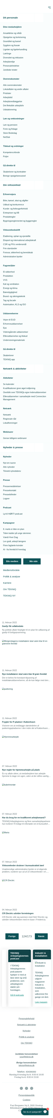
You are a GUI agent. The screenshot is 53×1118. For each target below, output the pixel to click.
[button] (49, 7)
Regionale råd (9, 419)
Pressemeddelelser (12, 486)
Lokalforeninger (10, 423)
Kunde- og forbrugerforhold (15, 209)
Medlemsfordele (11, 570)
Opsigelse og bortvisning (14, 37)
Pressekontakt (9, 490)
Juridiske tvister (10, 70)
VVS (5, 280)
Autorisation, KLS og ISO (14, 304)
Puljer (5, 156)
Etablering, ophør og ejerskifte (16, 236)
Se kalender (8, 384)
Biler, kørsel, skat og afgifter (15, 200)
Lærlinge (7, 53)
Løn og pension (10, 125)
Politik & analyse (11, 576)
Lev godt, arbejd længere (14, 541)
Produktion (8, 276)
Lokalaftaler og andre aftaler (16, 89)
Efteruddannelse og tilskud (15, 336)
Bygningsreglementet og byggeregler (20, 221)
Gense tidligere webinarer (15, 438)
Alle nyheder (9, 467)
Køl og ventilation (11, 284)
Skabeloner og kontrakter (14, 172)
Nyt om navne (9, 463)
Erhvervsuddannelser (13, 324)
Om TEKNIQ (9, 589)
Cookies (26, 1100)
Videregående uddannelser (15, 332)
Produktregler (9, 217)
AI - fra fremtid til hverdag (14, 549)
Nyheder (26, 1031)
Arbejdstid (7, 97)
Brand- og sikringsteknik (14, 296)
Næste (41, 936)
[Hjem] (12, 7)
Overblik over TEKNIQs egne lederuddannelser (24, 392)
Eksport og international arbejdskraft (19, 240)
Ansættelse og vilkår (12, 33)
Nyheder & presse (13, 447)
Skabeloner (8, 355)
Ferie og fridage (10, 129)
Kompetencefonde (11, 152)
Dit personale (10, 17)
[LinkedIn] (21, 1088)
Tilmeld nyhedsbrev (12, 471)
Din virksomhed (11, 185)
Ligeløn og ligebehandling (15, 49)
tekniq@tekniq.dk (26, 1065)
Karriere (7, 583)
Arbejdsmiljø (9, 62)
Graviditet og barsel (12, 41)
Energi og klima (10, 288)
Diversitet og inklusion (13, 58)
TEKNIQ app (9, 359)
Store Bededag (10, 133)
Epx (5, 328)
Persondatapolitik (26, 1095)
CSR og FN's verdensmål (14, 244)
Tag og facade (9, 300)
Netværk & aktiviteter (14, 368)
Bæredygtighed (10, 292)
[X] (31, 1088)
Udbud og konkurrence (13, 205)
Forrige (12, 936)
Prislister (7, 93)
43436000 (31, 1071)
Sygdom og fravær (11, 45)
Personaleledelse (11, 66)
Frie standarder (10, 248)
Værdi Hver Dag (10, 537)
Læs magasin (41, 1002)
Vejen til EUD (9, 320)
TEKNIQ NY (9, 595)
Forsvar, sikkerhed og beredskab (18, 252)
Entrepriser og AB (11, 213)
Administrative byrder (12, 256)
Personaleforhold (26, 1019)
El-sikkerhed (9, 272)
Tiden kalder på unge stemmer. (17, 533)
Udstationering (9, 110)
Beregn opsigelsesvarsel (14, 176)
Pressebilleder (9, 494)
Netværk (7, 415)
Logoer (6, 498)
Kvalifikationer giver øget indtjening (19, 388)
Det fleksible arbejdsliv (13, 105)
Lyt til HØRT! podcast (12, 514)
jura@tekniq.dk (26, 1057)
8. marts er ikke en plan (13, 529)
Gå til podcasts (17, 995)
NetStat (6, 137)
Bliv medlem (12, 561)
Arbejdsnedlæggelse (12, 101)
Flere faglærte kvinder (13, 545)
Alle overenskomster (12, 85)
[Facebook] (26, 1088)
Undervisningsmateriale (14, 340)
